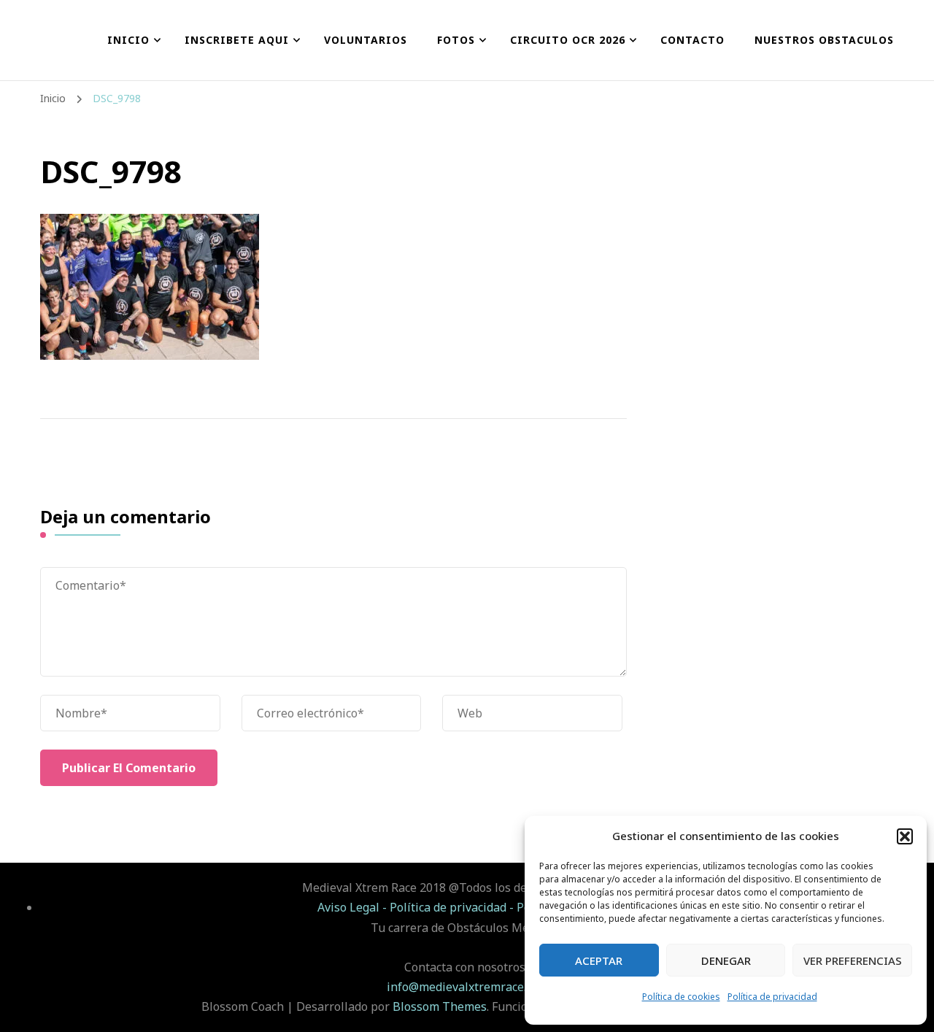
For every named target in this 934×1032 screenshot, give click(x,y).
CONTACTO (692, 40)
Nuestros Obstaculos (824, 40)
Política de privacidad (772, 996)
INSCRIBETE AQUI (237, 40)
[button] (905, 836)
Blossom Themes (440, 1006)
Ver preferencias (852, 960)
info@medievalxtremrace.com (467, 987)
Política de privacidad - (453, 907)
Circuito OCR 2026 (567, 40)
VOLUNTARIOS (365, 40)
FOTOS (456, 40)
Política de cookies (681, 996)
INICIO (128, 40)
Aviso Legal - (353, 907)
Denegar (726, 960)
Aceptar (598, 960)
